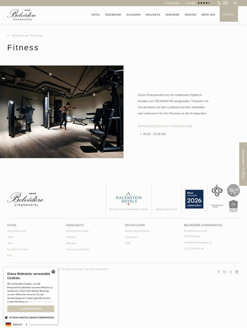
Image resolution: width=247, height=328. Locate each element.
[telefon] (219, 3)
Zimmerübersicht (16, 231)
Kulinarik (71, 237)
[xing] (230, 271)
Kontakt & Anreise (17, 249)
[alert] (31, 295)
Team (10, 237)
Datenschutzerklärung (137, 231)
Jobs (10, 243)
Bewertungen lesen (166, 209)
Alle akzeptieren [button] (30, 308)
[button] (235, 3)
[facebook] (218, 271)
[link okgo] (217, 190)
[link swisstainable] (233, 190)
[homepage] (21, 15)
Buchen (228, 14)
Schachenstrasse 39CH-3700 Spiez (195, 234)
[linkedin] (237, 271)
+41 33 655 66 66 (194, 248)
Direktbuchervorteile (77, 231)
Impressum (131, 237)
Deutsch (17, 324)
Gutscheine (172, 3)
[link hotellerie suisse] (217, 206)
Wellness (71, 243)
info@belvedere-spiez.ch (198, 242)
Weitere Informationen (41, 301)
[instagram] (224, 271)
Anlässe (191, 14)
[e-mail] (225, 3)
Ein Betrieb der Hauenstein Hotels (129, 209)
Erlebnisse (113, 14)
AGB (127, 243)
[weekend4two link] (129, 198)
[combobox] (17, 324)
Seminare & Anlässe (77, 249)
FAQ (9, 255)
